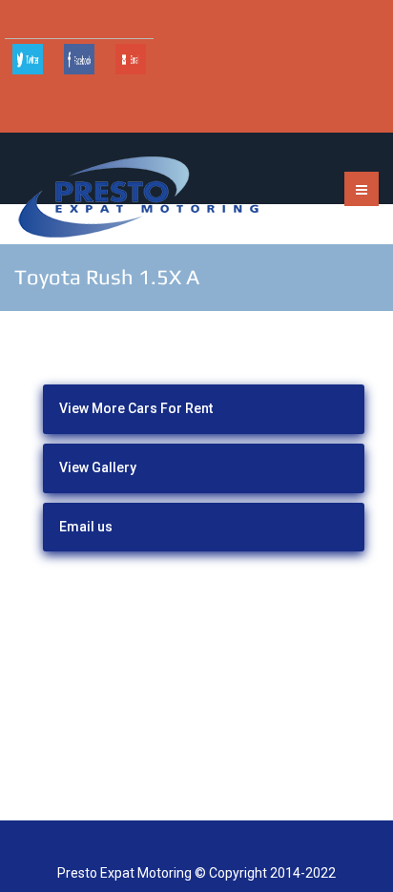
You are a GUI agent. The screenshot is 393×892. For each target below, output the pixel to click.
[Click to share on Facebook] (79, 59)
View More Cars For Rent (136, 408)
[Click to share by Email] (130, 59)
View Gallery (97, 467)
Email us (86, 526)
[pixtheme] (138, 196)
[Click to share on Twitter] (27, 59)
